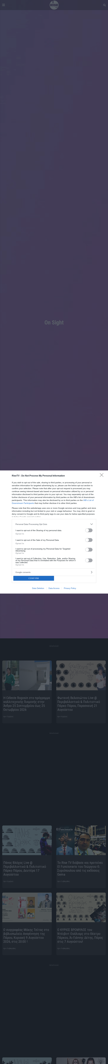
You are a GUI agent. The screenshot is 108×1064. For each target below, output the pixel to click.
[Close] (102, 476)
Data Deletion (38, 588)
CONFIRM (34, 578)
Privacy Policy (70, 588)
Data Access (54, 588)
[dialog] (54, 532)
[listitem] (54, 524)
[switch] (89, 530)
